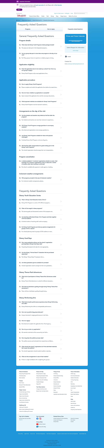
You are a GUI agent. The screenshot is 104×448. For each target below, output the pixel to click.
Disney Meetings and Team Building (61, 418)
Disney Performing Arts (37, 20)
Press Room (73, 420)
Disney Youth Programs (26, 20)
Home (19, 20)
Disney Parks (56, 421)
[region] (19, 10)
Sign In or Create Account (59, 13)
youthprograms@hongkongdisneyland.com (76, 63)
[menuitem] (20, 9)
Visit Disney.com (19, 13)
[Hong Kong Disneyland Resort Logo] (21, 16)
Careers (72, 421)
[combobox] (81, 13)
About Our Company (75, 418)
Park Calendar (58, 5)
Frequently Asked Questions (48, 20)
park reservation (40, 5)
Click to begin (75, 50)
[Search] (75, 13)
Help (72, 13)
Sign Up (20, 419)
